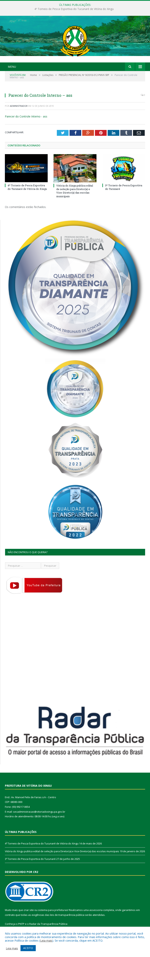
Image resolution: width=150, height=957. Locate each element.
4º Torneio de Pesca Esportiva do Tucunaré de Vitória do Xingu (27, 187)
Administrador (19, 105)
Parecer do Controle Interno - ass (26, 116)
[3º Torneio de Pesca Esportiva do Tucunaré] (123, 168)
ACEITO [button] (28, 948)
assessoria (96, 910)
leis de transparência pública (67, 915)
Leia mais (46, 940)
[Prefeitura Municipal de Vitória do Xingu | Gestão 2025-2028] (75, 39)
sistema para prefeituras (53, 910)
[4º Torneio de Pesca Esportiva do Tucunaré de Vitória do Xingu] (26, 168)
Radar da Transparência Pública (48, 924)
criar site (29, 910)
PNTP (21, 924)
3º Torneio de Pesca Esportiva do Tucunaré (30, 859)
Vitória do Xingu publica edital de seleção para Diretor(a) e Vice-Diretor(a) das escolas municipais (74, 9)
